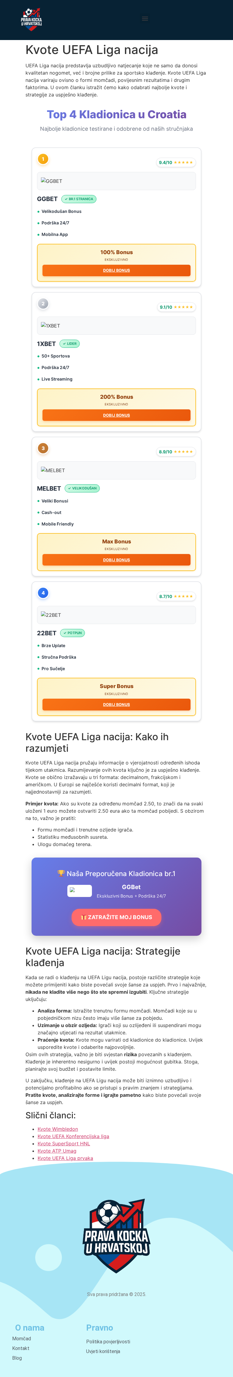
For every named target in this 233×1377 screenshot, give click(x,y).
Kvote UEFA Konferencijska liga (73, 1136)
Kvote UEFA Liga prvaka (65, 1158)
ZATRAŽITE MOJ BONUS (119, 917)
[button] (145, 18)
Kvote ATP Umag (57, 1151)
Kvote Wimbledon (58, 1129)
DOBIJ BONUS (116, 270)
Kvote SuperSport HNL (64, 1143)
